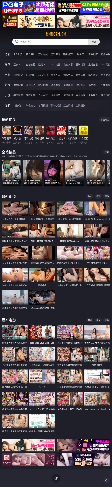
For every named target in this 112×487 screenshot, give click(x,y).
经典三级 (80, 74)
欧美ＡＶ (43, 64)
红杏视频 (68, 105)
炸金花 (80, 54)
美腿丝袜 (68, 85)
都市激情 (18, 95)
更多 (107, 196)
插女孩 (18, 105)
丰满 (90, 320)
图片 (7, 85)
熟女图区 (93, 85)
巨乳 (98, 196)
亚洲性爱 (18, 74)
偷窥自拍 (18, 85)
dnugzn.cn (56, 34)
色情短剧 (80, 105)
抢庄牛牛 (105, 54)
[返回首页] (106, 480)
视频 (7, 64)
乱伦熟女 (93, 74)
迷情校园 (68, 95)
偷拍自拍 (30, 74)
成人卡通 (43, 74)
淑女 (98, 320)
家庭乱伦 (30, 95)
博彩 (7, 54)
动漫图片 (55, 85)
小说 (7, 95)
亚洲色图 (30, 85)
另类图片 (105, 85)
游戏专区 (55, 54)
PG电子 (18, 54)
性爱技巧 (105, 95)
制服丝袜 (68, 74)
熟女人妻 (68, 64)
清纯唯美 (80, 85)
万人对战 (43, 54)
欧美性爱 (55, 74)
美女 (90, 196)
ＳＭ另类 (105, 64)
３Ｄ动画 (55, 64)
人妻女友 (43, 95)
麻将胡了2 (68, 54)
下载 (107, 152)
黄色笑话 (93, 95)
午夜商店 (30, 105)
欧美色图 (43, 85)
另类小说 (80, 95)
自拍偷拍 (30, 64)
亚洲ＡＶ (18, 64)
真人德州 (30, 54)
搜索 (94, 41)
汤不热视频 (55, 105)
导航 (7, 105)
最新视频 (9, 196)
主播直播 (93, 64)
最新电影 (9, 320)
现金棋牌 (93, 54)
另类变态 (105, 74)
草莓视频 (43, 105)
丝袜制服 (80, 64)
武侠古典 (55, 95)
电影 (7, 75)
